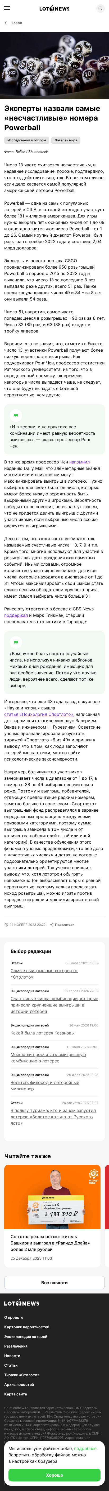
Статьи (10, 1365)
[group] (52, 1216)
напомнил (79, 462)
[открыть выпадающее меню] (7, 8)
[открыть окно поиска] (100, 8)
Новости (12, 1355)
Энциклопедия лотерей (25, 1336)
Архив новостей (19, 1384)
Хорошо (54, 1475)
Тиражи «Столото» (21, 1375)
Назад (16, 22)
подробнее (85, 1448)
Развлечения (16, 1346)
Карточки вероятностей (26, 1327)
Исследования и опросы (26, 140)
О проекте (13, 1317)
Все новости (54, 1282)
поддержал (16, 615)
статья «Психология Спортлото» (38, 714)
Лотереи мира (65, 140)
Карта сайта (15, 1394)
